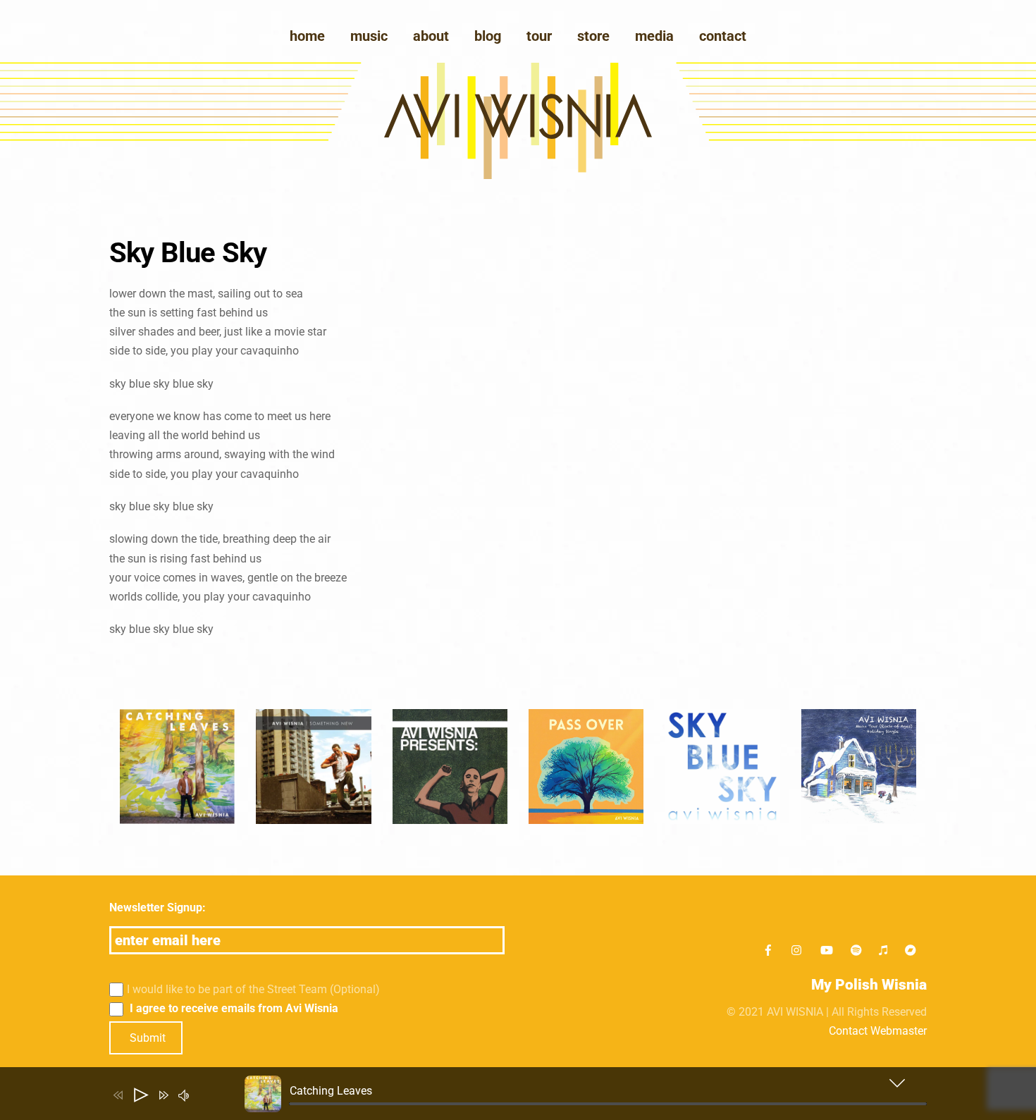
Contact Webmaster (878, 1031)
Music (369, 35)
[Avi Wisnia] (518, 175)
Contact (722, 35)
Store (593, 35)
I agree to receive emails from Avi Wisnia (232, 1008)
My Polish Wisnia (869, 984)
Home (307, 35)
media (654, 35)
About (431, 35)
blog (487, 35)
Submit (148, 1038)
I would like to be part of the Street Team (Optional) (253, 989)
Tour (539, 35)
